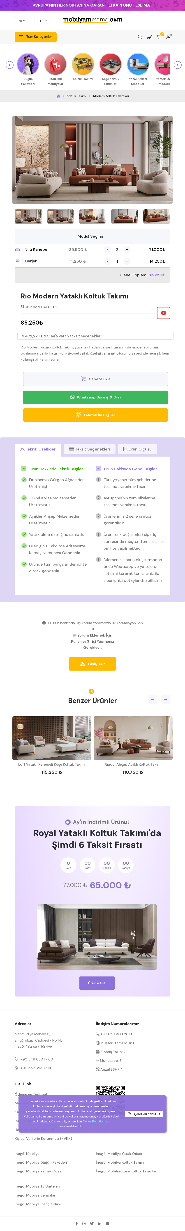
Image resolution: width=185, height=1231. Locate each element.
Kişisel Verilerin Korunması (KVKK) (43, 1138)
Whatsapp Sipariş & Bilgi (99, 397)
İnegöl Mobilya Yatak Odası (119, 1153)
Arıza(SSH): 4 (111, 1069)
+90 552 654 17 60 (37, 1068)
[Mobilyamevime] (58, 96)
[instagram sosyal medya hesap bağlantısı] (84, 1223)
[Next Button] (164, 162)
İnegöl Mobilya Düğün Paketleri (41, 1162)
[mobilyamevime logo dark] (92, 20)
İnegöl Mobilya (27, 1153)
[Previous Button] (20, 162)
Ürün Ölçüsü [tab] (139, 449)
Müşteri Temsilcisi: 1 (116, 1043)
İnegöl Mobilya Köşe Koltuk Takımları (126, 1171)
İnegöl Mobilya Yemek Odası (38, 1171)
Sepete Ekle (99, 379)
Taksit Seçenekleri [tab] (92, 449)
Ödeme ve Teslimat (31, 1094)
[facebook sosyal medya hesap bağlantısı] (77, 1223)
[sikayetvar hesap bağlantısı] (107, 1223)
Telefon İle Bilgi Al (99, 415)
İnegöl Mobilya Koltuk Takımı (120, 1162)
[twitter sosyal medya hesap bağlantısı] (92, 1223)
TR (41, 21)
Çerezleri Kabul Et (146, 1114)
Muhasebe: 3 (110, 1060)
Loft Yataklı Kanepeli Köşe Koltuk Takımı (52, 764)
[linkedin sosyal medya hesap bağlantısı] (99, 1223)
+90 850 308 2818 (115, 1034)
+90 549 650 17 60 (37, 1059)
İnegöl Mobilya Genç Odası (38, 1204)
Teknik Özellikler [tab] (40, 449)
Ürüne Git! (97, 983)
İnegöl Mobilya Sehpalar (35, 1195)
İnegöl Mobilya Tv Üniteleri (37, 1186)
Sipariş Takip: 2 (112, 1051)
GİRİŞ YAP (96, 664)
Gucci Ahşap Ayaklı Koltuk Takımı (133, 764)
